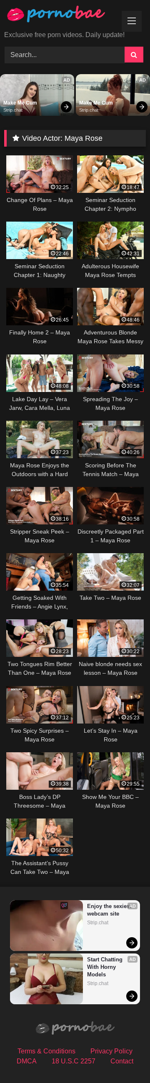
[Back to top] (124, 1058)
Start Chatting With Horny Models (105, 967)
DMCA (27, 1061)
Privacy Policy (111, 1051)
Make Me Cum (20, 103)
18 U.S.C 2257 (73, 1061)
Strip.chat (12, 109)
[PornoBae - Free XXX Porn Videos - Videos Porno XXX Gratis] (61, 16)
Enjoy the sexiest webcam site (109, 910)
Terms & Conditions (46, 1051)
